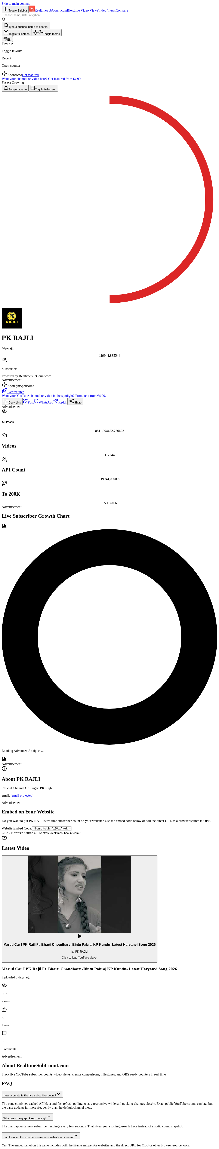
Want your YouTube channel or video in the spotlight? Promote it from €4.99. (54, 396)
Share (77, 402)
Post (31, 402)
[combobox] (21, 15)
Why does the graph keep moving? (24, 1118)
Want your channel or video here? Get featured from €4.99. (41, 79)
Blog (70, 10)
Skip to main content (16, 3)
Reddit (62, 402)
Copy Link (15, 402)
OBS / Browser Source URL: (22, 833)
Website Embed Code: (17, 828)
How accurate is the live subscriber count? (29, 1095)
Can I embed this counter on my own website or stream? (38, 1137)
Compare (122, 10)
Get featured (30, 75)
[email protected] (22, 795)
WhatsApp (46, 402)
